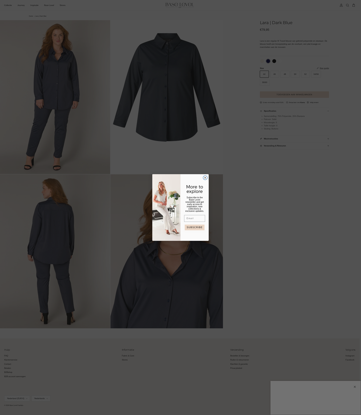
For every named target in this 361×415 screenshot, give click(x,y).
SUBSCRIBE (195, 227)
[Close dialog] (205, 178)
